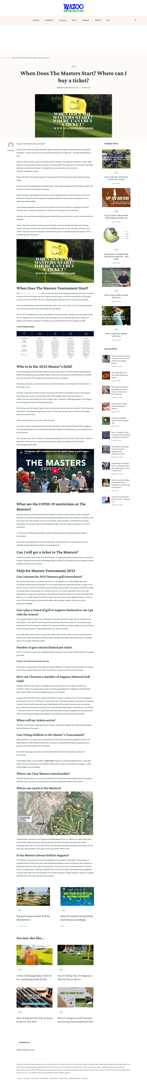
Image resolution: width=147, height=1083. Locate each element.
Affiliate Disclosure (74, 1078)
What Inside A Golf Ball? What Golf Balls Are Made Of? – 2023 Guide (116, 256)
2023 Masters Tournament (30, 293)
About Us (19, 1078)
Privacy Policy (44, 1078)
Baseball (86, 20)
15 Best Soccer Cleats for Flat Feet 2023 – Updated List (121, 499)
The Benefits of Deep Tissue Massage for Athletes (119, 406)
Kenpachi (10, 150)
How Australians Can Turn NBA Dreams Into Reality (120, 375)
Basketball (49, 20)
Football (36, 20)
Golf (108, 20)
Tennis (74, 20)
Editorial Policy (63, 1078)
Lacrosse (62, 20)
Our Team (27, 1078)
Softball (98, 20)
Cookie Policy (54, 1078)
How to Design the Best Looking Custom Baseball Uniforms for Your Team (121, 434)
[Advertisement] (74, 40)
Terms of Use (34, 1078)
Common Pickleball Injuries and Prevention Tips (120, 420)
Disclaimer (85, 1078)
